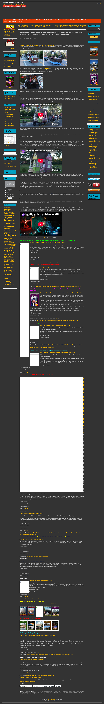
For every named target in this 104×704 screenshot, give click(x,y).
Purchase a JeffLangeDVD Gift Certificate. (10, 48)
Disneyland (8, 223)
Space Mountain (12, 270)
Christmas (7, 209)
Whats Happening (82, 19)
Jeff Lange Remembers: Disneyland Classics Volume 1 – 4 (40, 675)
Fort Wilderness (26, 692)
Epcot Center (7, 232)
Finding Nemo (7, 236)
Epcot (7, 192)
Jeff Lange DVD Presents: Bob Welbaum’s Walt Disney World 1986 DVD (38, 635)
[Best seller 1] (94, 56)
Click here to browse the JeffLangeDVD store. (30, 677)
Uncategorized (12, 19)
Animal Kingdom (10, 196)
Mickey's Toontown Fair (9, 261)
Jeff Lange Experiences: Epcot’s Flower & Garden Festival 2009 (59, 346)
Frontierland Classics (93, 104)
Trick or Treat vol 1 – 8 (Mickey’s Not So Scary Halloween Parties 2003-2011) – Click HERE (57, 262)
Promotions (57, 19)
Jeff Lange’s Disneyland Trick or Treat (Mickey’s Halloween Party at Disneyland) (58, 267)
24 (15, 142)
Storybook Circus (8, 273)
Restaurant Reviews (66, 19)
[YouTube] (94, 187)
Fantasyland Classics (93, 114)
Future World (13, 236)
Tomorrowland (8, 276)
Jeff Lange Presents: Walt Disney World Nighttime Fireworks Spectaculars (57, 352)
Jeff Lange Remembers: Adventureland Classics (32, 561)
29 (11, 143)
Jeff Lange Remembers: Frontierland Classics (32, 539)
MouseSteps (43, 237)
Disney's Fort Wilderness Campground (42, 691)
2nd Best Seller (94, 70)
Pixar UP (80, 692)
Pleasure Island (9, 267)
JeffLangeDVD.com (13, 2)
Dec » (9, 145)
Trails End (29, 693)
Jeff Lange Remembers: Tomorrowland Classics (38, 599)
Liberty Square (7, 245)
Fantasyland (8, 234)
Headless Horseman (8, 242)
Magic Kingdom (10, 190)
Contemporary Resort (9, 212)
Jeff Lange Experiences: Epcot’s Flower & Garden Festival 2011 (52, 344)
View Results (10, 199)
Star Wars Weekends (8, 271)
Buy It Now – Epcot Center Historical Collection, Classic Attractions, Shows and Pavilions (94, 132)
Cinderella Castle (8, 210)
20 (8, 142)
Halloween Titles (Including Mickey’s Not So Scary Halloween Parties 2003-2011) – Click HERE (58, 286)
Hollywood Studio (10, 194)
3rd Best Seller (94, 84)
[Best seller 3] (94, 83)
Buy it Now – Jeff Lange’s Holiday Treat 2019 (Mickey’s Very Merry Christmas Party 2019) (94, 140)
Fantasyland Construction (10, 235)
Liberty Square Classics (94, 107)
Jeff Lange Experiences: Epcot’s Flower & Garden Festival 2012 (55, 325)
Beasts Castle (8, 207)
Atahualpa (57, 700)
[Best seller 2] (94, 69)
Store (74, 19)
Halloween (6, 238)
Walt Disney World (7, 281)
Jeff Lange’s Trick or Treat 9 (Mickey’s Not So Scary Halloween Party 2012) (47, 242)
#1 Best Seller (93, 57)
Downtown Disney (9, 226)
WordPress (52, 700)
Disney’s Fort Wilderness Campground (29, 45)
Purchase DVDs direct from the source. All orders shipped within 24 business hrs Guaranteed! (9, 32)
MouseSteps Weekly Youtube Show (13, 21)
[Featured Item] (10, 86)
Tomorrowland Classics (94, 117)
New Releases (28, 19)
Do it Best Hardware (10, 96)
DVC (10, 230)
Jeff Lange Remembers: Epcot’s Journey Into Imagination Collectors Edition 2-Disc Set (57, 320)
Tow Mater (22, 693)
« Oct (5, 145)
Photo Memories (38, 19)
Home (5, 19)
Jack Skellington (12, 244)
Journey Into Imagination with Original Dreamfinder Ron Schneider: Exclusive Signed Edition (62, 292)
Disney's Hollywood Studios (9, 217)
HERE (36, 259)
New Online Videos (93, 120)
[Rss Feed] (94, 191)
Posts (99, 3)
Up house (34, 693)
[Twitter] (94, 180)
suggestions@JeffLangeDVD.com (27, 681)
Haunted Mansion (8, 241)
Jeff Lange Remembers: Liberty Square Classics (40, 580)
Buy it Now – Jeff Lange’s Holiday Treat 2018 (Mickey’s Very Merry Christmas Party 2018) (94, 157)
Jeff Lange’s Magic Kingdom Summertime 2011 (32, 513)
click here (10, 87)
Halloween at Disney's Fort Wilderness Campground (46, 692)
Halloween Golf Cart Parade (69, 692)
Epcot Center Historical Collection (49, 604)
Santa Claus (6, 268)
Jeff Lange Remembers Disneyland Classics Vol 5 (32, 659)
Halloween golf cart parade (48, 45)
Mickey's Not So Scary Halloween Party (9, 256)
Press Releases (48, 19)
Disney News (20, 19)
